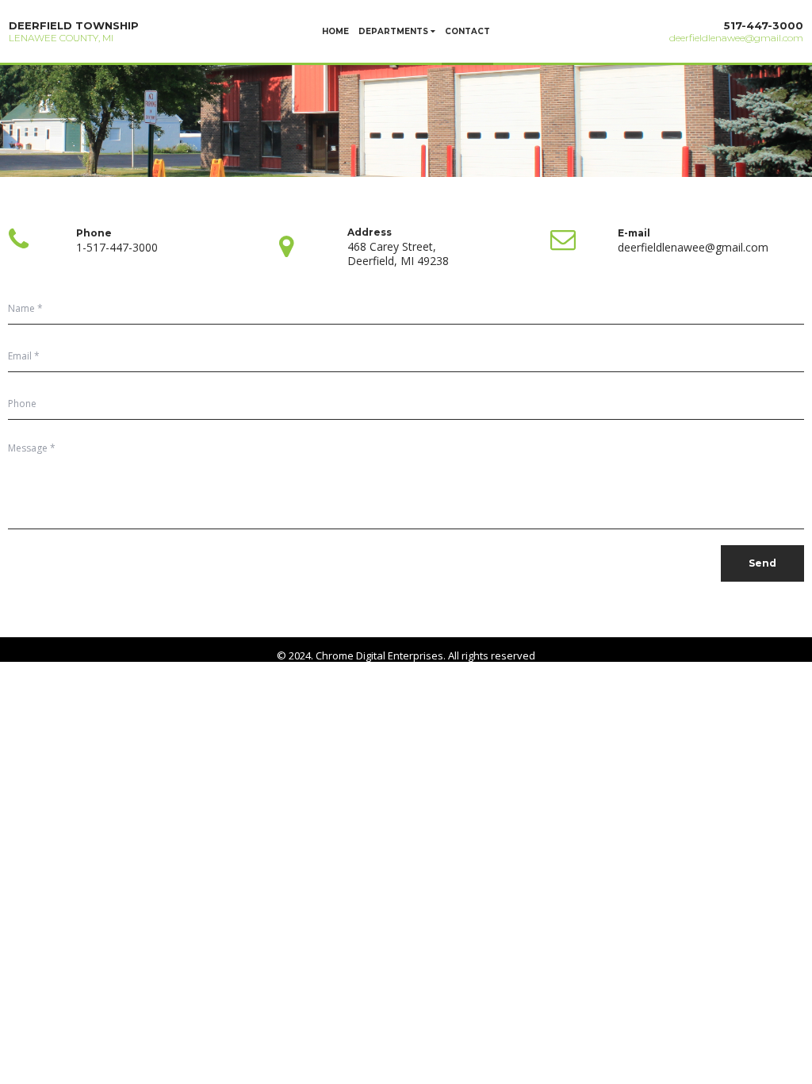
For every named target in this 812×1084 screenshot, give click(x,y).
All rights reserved (491, 655)
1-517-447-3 (107, 247)
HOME (335, 31)
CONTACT (467, 31)
